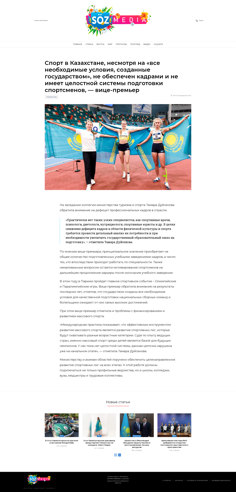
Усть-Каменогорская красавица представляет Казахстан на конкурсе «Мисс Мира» (99, 442)
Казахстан (52, 97)
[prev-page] (115, 455)
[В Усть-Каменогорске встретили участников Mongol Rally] (62, 425)
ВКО (61, 436)
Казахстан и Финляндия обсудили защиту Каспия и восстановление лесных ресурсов (136, 443)
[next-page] (119, 455)
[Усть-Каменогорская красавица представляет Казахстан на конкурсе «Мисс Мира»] (99, 425)
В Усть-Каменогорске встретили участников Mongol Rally (61, 441)
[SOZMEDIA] (118, 20)
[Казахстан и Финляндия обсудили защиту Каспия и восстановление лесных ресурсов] (137, 425)
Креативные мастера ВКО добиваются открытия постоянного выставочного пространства (174, 443)
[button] (199, 21)
